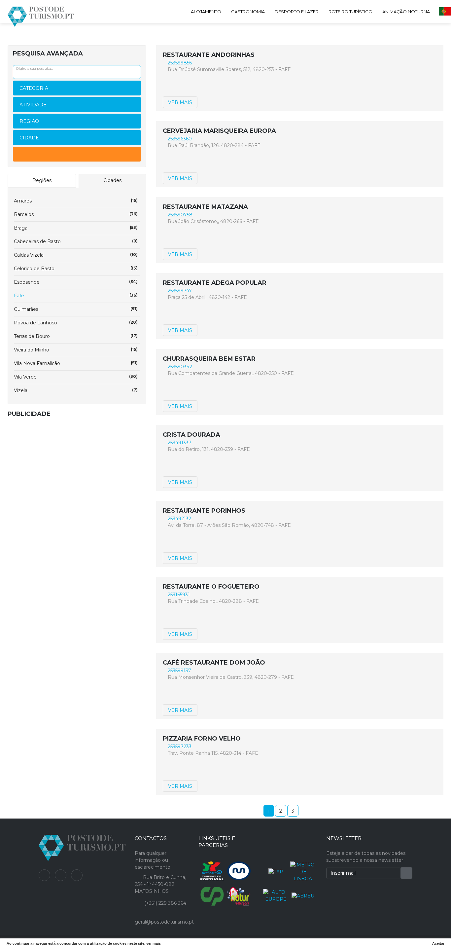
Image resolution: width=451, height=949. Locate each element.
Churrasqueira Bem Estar (209, 358)
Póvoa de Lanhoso (76, 323)
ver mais (180, 102)
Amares (76, 201)
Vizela (76, 390)
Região (29, 121)
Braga (76, 228)
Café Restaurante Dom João (214, 662)
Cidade (29, 138)
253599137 (179, 671)
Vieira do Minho (76, 350)
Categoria (33, 88)
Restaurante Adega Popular (214, 282)
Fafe (76, 296)
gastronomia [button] (248, 11)
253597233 (179, 746)
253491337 (179, 443)
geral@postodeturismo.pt (164, 922)
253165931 (179, 595)
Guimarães (76, 309)
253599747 (180, 291)
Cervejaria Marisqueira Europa (219, 130)
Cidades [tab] (112, 180)
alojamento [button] (206, 11)
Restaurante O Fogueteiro (211, 586)
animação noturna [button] (406, 11)
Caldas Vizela (76, 255)
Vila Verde (76, 377)
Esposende (76, 282)
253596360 (180, 139)
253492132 (179, 519)
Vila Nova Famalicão (76, 363)
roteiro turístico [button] (350, 11)
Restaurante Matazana (205, 206)
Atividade (33, 105)
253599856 (180, 63)
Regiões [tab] (42, 180)
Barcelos (76, 214)
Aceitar (438, 943)
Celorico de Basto (76, 269)
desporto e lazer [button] (297, 11)
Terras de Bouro (76, 336)
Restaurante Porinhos (204, 510)
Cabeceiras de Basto (76, 241)
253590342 (180, 367)
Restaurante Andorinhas (209, 54)
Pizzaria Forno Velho (202, 738)
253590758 (180, 215)
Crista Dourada (191, 434)
